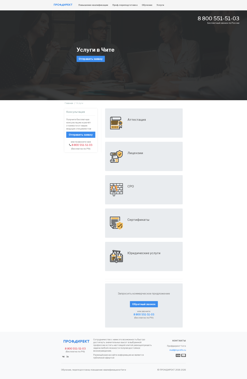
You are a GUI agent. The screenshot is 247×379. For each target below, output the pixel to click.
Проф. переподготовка (125, 5)
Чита (183, 346)
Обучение (147, 5)
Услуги (160, 5)
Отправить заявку (91, 58)
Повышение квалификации (93, 5)
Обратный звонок (144, 304)
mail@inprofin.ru (177, 350)
